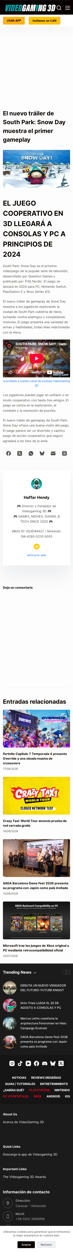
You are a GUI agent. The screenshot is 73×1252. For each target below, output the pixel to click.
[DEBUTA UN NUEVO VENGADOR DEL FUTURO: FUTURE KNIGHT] (10, 988)
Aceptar (26, 1244)
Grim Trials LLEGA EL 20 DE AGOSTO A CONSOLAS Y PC (40, 1005)
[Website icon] (37, 546)
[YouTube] (28, 1063)
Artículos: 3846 (36, 555)
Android (53, 1096)
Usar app (14, 20)
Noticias (19, 1077)
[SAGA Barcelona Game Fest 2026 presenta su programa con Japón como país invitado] (36, 858)
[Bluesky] (42, 453)
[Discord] (44, 1063)
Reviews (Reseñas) (46, 1077)
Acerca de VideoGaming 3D (23, 1122)
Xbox (37, 1096)
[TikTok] (20, 1063)
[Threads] (64, 453)
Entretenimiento (54, 1084)
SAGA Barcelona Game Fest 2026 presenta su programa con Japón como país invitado (44, 1041)
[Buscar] (59, 7)
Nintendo (62, 1090)
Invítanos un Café (44, 20)
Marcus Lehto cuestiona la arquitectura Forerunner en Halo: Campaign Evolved (43, 1023)
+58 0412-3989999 (30, 1219)
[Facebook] (8, 453)
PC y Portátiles (15, 1096)
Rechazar (46, 1244)
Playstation (39, 1090)
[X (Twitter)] (19, 453)
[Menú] (67, 7)
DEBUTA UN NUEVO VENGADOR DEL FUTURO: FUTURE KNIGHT (43, 988)
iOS (67, 1096)
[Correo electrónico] (53, 453)
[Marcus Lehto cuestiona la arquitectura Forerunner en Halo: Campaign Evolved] (10, 1023)
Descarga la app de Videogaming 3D (30, 1154)
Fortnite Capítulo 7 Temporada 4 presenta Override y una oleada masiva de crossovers (35, 758)
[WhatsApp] (31, 453)
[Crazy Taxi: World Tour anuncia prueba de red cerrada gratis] (36, 796)
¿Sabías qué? (13, 1090)
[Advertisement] (36, 70)
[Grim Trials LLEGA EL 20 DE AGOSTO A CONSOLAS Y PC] (10, 1005)
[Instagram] (12, 1063)
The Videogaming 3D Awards (24, 1177)
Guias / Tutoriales (20, 1084)
